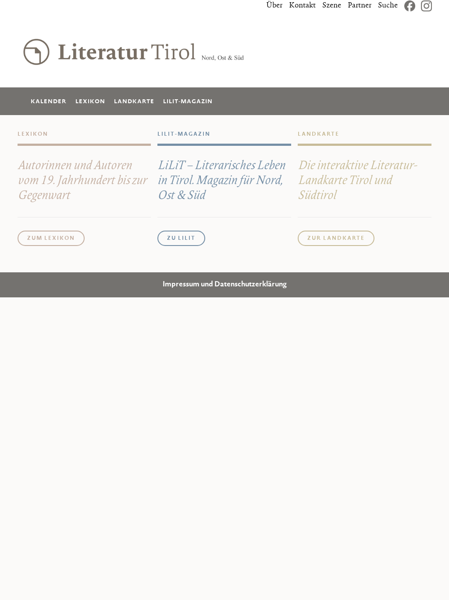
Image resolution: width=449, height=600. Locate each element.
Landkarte (134, 102)
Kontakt (302, 5)
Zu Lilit (181, 238)
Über (274, 5)
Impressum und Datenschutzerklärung (225, 285)
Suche (388, 5)
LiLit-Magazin (188, 102)
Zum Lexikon (51, 238)
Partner (359, 5)
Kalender (49, 102)
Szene (331, 5)
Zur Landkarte (336, 238)
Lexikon (90, 102)
